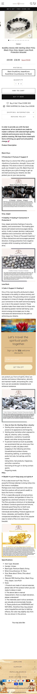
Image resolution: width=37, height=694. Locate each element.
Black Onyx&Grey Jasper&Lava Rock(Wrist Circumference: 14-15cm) (18, 73)
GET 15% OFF (18, 367)
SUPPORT (18, 667)
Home (18, 44)
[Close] (33, 321)
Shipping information (18, 112)
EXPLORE (18, 662)
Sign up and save (18, 677)
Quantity (18, 80)
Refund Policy (18, 116)
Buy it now (18, 96)
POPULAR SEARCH (18, 672)
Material (18, 67)
